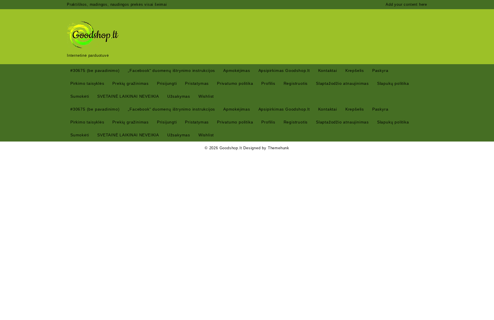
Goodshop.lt (231, 148)
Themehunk (278, 148)
